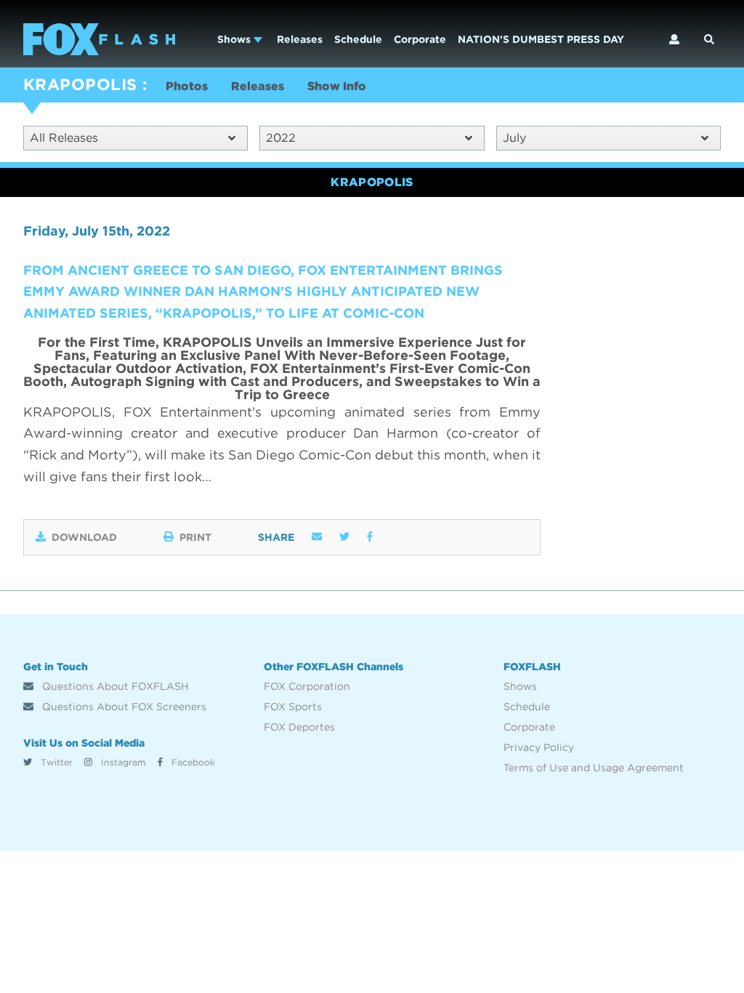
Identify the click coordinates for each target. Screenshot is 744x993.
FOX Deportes (299, 727)
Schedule (358, 39)
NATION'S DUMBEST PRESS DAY (541, 39)
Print (195, 537)
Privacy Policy (539, 747)
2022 (281, 138)
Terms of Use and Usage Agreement (594, 767)
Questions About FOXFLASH (114, 686)
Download (84, 537)
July (514, 138)
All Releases (64, 138)
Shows (235, 39)
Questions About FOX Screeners (122, 706)
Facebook (192, 762)
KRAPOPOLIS (80, 84)
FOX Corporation (307, 686)
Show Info (336, 86)
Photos (187, 86)
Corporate (420, 39)
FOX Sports (293, 706)
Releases (300, 39)
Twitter (55, 762)
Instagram (122, 762)
